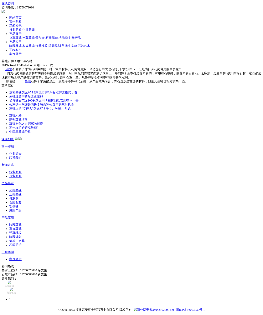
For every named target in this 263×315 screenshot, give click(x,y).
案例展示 (15, 54)
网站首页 (15, 17)
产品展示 (15, 33)
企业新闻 (28, 29)
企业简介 (15, 153)
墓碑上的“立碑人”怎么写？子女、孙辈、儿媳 (39, 108)
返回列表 (8, 139)
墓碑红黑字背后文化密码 (26, 96)
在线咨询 (8, 3)
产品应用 (15, 41)
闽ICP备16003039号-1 (190, 309)
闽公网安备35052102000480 (155, 309)
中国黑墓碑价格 (20, 131)
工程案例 (15, 50)
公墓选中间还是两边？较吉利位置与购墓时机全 (41, 104)
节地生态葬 (69, 46)
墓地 (8, 69)
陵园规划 (55, 46)
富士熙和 (15, 21)
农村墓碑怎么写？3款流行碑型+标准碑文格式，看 (43, 92)
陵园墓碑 (15, 46)
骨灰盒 (40, 37)
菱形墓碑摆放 (18, 119)
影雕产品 (75, 37)
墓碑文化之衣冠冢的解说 (26, 123)
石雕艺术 (84, 46)
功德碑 (63, 37)
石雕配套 (51, 37)
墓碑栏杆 (15, 115)
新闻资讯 (15, 25)
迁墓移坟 (41, 46)
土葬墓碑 (28, 37)
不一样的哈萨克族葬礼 (24, 127)
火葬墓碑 (15, 37)
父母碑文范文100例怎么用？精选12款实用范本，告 (44, 100)
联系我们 (15, 157)
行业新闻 (15, 29)
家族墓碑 (28, 46)
